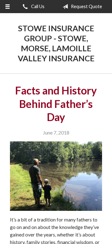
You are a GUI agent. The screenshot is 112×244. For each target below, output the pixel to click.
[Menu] (7, 6)
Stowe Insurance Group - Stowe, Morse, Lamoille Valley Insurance (56, 43)
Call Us (37, 6)
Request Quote (86, 6)
